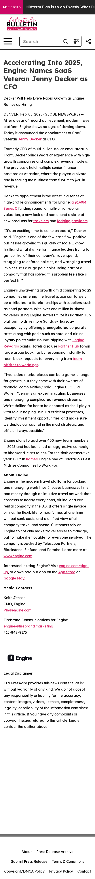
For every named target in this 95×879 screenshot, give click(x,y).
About (26, 851)
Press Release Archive (55, 851)
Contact (84, 871)
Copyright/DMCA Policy (24, 871)
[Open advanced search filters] (76, 41)
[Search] (65, 41)
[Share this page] (88, 41)
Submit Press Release (29, 861)
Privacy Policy (61, 871)
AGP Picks (12, 7)
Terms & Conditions (68, 861)
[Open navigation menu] (8, 41)
